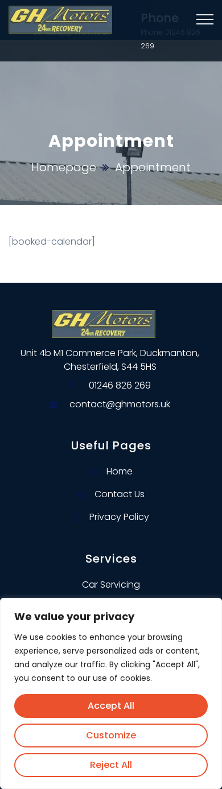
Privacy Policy (119, 516)
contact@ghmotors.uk (119, 404)
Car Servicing (111, 584)
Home (119, 471)
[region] (111, 693)
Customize (111, 735)
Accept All (111, 705)
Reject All (111, 764)
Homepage (63, 167)
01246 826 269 (120, 385)
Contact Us (119, 494)
